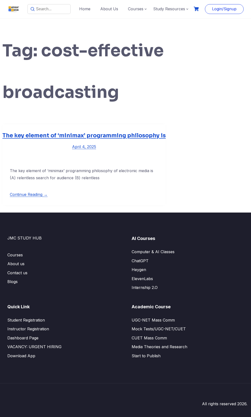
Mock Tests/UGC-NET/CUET (159, 328)
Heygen (139, 269)
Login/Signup (224, 8)
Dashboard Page (22, 337)
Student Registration (26, 320)
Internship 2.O (145, 287)
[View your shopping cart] (197, 9)
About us (16, 263)
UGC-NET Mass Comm (153, 320)
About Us (109, 8)
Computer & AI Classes (153, 251)
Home (84, 8)
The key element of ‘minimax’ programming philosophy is (84, 135)
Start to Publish (146, 355)
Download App (21, 355)
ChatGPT (140, 260)
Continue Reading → (29, 194)
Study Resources (169, 8)
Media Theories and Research (159, 346)
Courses (135, 8)
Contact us (17, 272)
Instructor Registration (28, 328)
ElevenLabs (142, 278)
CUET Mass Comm (149, 337)
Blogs (12, 281)
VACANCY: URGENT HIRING (34, 346)
